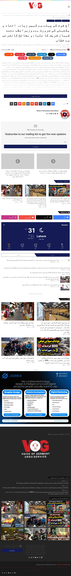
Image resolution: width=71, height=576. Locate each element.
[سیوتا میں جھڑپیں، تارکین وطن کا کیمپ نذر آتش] (12, 520)
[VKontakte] (28, 103)
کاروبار (10, 567)
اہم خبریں (59, 15)
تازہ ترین (51, 20)
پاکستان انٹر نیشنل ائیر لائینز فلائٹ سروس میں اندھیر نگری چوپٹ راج (50, 272)
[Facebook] (53, 103)
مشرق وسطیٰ (49, 567)
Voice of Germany (63, 564)
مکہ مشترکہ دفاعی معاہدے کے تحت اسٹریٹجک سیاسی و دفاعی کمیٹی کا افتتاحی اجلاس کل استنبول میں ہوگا (60, 199)
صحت (14, 567)
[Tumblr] (40, 103)
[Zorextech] (35, 397)
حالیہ (18, 255)
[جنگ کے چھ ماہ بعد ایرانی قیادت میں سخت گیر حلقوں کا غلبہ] (58, 534)
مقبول (53, 255)
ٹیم (27, 570)
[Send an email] (51, 49)
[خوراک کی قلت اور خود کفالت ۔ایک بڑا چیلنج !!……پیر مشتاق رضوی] (65, 287)
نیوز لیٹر (32, 570)
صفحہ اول (66, 15)
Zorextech (35, 370)
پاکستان (58, 20)
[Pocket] (19, 103)
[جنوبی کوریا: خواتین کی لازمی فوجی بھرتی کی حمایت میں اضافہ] (35, 534)
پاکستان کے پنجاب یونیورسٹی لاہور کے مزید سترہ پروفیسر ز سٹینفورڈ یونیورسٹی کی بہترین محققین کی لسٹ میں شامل (37, 267)
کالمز (42, 570)
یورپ (54, 567)
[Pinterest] (36, 103)
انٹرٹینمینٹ (27, 567)
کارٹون (5, 567)
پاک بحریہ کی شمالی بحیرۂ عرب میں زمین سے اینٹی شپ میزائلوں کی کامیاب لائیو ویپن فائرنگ (33, 260)
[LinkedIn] (44, 103)
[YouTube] (51, 114)
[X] (49, 103)
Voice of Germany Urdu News (59, 49)
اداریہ (38, 570)
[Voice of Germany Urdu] (35, 6)
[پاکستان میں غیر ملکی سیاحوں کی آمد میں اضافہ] (17, 346)
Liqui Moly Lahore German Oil (35, 293)
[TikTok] (47, 114)
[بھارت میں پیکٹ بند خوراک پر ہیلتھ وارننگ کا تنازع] (11, 190)
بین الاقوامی (41, 567)
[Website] (57, 114)
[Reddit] (32, 103)
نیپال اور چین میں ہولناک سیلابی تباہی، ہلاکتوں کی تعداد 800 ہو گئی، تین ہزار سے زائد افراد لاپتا (54, 360)
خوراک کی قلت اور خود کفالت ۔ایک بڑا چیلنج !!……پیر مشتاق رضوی (40, 284)
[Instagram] (49, 114)
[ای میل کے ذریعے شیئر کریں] (15, 103)
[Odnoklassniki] (24, 103)
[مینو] (69, 7)
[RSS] (29, 557)
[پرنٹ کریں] (11, 103)
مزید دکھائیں (36, 96)
